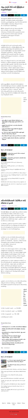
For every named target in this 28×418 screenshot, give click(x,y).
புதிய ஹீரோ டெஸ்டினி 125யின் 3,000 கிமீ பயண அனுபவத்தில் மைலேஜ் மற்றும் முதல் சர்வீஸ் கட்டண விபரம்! (12, 122)
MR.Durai (4, 12)
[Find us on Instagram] (14, 414)
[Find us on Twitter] (12, 414)
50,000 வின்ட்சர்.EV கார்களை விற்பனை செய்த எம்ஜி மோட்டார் (13, 181)
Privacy (23, 403)
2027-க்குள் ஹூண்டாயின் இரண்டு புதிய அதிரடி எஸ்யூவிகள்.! (13, 383)
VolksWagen (7, 347)
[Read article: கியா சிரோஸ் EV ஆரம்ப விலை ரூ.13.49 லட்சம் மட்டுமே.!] (3, 366)
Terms (14, 404)
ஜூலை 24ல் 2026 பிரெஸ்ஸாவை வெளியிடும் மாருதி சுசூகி (12, 378)
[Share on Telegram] (24, 15)
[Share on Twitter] (11, 15)
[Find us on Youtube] (16, 414)
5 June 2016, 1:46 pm (13, 205)
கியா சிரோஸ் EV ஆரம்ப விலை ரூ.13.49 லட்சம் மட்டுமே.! (14, 135)
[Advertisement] (14, 41)
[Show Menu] (26, 2)
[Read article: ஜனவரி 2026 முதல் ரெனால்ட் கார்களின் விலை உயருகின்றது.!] (3, 159)
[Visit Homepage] (13, 2)
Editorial (19, 403)
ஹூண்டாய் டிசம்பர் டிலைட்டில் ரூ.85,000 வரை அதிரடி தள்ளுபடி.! (13, 172)
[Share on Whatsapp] (17, 15)
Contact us (14, 403)
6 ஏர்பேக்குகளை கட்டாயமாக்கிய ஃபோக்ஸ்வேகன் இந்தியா (14, 326)
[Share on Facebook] (4, 15)
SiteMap (8, 403)
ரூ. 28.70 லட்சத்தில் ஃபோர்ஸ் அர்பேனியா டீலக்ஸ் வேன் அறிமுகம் (13, 369)
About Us (4, 403)
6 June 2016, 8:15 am (13, 12)
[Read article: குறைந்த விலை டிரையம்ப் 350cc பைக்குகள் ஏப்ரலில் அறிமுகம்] (3, 155)
